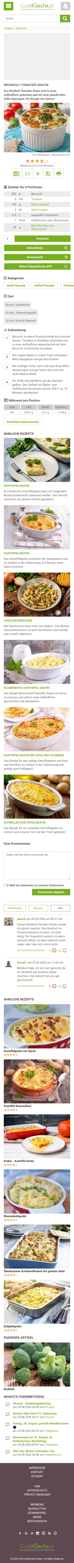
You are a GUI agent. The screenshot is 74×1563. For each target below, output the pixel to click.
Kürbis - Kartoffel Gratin (19, 1161)
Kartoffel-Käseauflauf (17, 1106)
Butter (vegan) (40, 204)
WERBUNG (37, 1504)
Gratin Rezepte (16, 285)
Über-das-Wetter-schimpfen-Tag (33, 1451)
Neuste (38, 908)
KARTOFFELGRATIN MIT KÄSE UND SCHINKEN (34, 755)
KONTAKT (37, 1472)
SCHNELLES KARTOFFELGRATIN (25, 822)
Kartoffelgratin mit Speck (20, 1051)
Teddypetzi (51, 1431)
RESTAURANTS (37, 1521)
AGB (37, 1486)
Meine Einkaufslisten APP (35, 266)
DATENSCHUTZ (37, 1490)
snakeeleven (53, 1454)
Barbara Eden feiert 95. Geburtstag (35, 1413)
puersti (21, 919)
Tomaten (37, 199)
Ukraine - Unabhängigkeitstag (32, 1403)
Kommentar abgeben (51, 892)
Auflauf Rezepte (44, 285)
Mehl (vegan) (39, 209)
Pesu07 (22, 962)
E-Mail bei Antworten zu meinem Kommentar (35, 885)
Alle (60, 908)
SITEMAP (37, 1476)
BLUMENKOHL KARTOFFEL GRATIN (27, 688)
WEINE (37, 1517)
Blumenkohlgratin (15, 1216)
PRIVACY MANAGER (37, 1494)
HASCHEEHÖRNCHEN (18, 620)
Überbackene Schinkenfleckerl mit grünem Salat (34, 1271)
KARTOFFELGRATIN (16, 486)
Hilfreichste (14, 908)
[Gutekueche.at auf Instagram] (37, 1533)
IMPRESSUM (37, 1468)
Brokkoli (9, 1389)
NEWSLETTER (37, 1508)
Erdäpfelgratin (12, 1326)
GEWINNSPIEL (37, 1513)
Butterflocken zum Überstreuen (42, 227)
